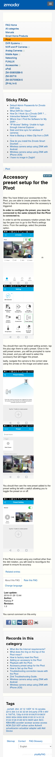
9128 (19, 719)
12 (24, 708)
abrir (36, 719)
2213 (8, 711)
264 (13, 711)
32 (21, 711)
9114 (36, 717)
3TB (40, 711)
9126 (14, 719)
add (39, 728)
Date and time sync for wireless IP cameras (26, 131)
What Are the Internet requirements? (27, 649)
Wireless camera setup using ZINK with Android (29, 148)
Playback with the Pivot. (21, 662)
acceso (36, 722)
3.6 (17, 711)
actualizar (24, 728)
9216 (25, 719)
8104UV (33, 714)
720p (18, 714)
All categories (12, 28)
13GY (28, 708)
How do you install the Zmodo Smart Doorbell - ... (27, 142)
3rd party (33, 711)
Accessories (12, 65)
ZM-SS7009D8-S (14, 79)
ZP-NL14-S (11, 83)
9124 (8, 719)
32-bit (25, 711)
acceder (20, 722)
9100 (30, 717)
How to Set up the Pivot (21, 668)
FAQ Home (11, 24)
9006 (19, 717)
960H (30, 719)
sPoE (8, 68)
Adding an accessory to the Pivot (26, 659)
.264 (17, 708)
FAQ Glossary (35, 741)
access (43, 722)
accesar (28, 722)
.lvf (20, 708)
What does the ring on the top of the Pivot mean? (27, 653)
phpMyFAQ (39, 754)
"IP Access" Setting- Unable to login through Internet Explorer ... (27, 126)
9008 (25, 717)
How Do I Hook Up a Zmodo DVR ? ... (28, 113)
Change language (13, 585)
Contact (22, 741)
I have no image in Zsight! (22, 157)
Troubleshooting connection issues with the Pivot (29, 672)
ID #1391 (47, 175)
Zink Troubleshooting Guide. (23, 676)
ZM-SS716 (11, 76)
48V (46, 711)
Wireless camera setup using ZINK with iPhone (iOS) (29, 153)
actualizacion (12, 728)
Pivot (8, 39)
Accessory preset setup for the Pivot (27, 665)
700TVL (12, 714)
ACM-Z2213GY (13, 725)
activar (24, 725)
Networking (11, 57)
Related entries (13, 571)
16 (33, 708)
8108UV (41, 714)
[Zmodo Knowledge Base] (11, 5)
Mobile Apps (12, 54)
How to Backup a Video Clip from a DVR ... (29, 137)
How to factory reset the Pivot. (24, 657)
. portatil (10, 708)
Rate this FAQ (30, 580)
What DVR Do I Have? (20, 110)
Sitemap (11, 741)
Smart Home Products (17, 35)
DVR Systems (13, 43)
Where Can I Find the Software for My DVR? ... (28, 120)
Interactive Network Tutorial (23, 116)
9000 (8, 717)
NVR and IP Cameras (17, 46)
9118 (41, 717)
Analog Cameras (14, 50)
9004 (14, 717)
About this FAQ (12, 580)
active (31, 725)
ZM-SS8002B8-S (14, 72)
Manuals (10, 32)
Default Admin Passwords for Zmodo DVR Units (27, 107)
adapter (33, 728)
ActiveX (38, 725)
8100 (26, 714)
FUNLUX (10, 61)
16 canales (40, 708)
